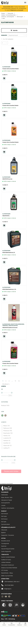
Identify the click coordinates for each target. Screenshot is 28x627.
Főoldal (3, 13)
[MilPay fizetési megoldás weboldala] (4, 612)
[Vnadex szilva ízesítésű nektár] (14, 55)
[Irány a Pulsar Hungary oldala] (3, 604)
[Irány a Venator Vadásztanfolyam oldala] (16, 604)
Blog (2, 619)
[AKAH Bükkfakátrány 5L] (14, 239)
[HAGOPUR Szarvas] (14, 165)
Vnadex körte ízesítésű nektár (10, 105)
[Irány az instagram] (2, 596)
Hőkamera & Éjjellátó (8, 527)
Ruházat (4, 511)
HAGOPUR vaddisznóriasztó (9, 327)
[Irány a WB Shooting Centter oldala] (10, 604)
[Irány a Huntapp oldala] (22, 604)
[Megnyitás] (25, 2)
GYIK (6, 619)
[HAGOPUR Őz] (14, 202)
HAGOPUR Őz (5, 215)
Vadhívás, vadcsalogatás (7, 16)
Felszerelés (10, 13)
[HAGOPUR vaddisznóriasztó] (14, 312)
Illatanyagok (20, 16)
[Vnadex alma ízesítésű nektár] (14, 350)
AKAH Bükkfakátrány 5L (8, 252)
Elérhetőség (11, 619)
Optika (3, 538)
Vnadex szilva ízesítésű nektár (10, 68)
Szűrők (15, 30)
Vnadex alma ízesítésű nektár (10, 363)
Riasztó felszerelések (17, 324)
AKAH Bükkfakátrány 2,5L (9, 289)
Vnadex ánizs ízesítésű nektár (10, 142)
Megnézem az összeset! (16, 10)
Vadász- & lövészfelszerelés (8, 15)
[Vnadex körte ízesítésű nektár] (14, 92)
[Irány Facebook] (9, 596)
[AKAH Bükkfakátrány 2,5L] (14, 276)
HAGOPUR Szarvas (7, 179)
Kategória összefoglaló (7, 483)
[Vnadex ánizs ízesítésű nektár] (14, 129)
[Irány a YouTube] (6, 596)
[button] (4, 78)
